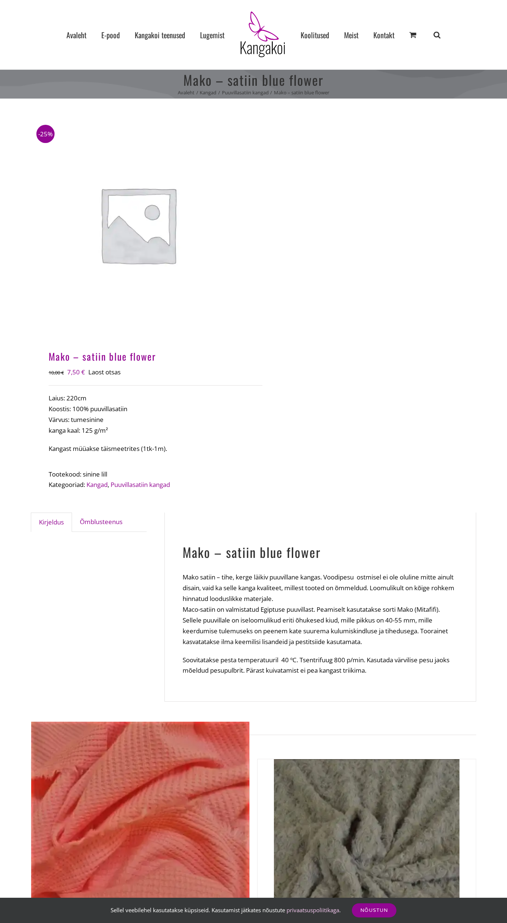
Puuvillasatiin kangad (140, 484)
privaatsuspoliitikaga (313, 910)
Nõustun (374, 910)
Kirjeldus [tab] (51, 522)
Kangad (97, 484)
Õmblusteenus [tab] (101, 521)
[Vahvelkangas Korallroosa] (140, 830)
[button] (405, 34)
